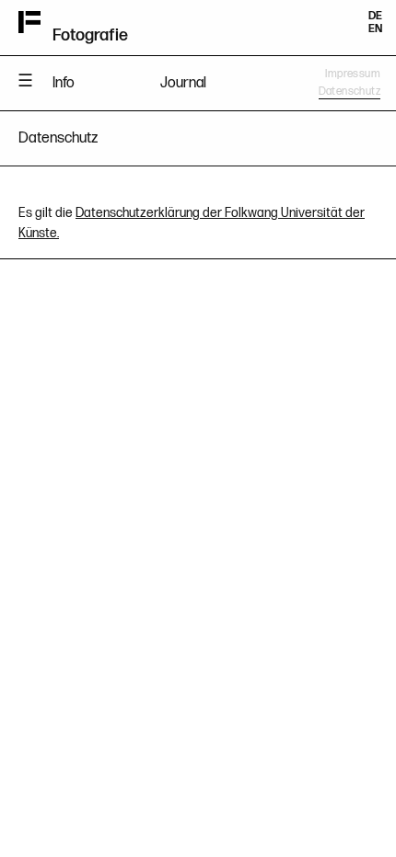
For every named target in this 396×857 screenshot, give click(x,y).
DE (375, 16)
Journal (183, 83)
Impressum (352, 74)
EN (375, 29)
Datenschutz (349, 91)
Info (63, 83)
